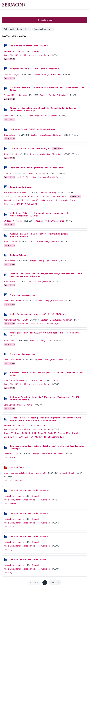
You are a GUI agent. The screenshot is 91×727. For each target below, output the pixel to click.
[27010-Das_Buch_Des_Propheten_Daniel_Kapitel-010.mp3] (6, 513)
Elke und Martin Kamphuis (15, 95)
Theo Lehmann (10, 135)
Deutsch (35, 51)
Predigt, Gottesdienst (51, 74)
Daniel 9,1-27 (9, 549)
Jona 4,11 (29, 437)
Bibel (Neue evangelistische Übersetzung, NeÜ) (25, 473)
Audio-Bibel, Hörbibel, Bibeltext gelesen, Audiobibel (27, 55)
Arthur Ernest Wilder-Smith (16, 320)
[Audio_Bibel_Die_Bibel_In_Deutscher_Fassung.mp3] (6, 419)
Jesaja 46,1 (34, 200)
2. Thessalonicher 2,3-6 (64, 200)
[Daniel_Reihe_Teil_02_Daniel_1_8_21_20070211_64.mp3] (6, 214)
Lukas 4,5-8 (46, 200)
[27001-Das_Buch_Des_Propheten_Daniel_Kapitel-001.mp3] (6, 46)
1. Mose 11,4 (35, 177)
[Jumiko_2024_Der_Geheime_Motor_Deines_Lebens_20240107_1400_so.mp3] (6, 447)
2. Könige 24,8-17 (53, 323)
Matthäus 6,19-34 (50, 177)
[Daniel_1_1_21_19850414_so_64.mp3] (6, 334)
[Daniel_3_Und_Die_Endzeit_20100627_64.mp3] (6, 187)
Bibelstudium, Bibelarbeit (46, 116)
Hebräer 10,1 (62, 196)
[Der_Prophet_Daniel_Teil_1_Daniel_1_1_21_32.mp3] (6, 398)
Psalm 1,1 (52, 433)
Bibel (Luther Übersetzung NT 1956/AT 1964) (24, 380)
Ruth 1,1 (32, 433)
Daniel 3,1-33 (10, 196)
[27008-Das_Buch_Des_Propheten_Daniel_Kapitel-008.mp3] (6, 559)
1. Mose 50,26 (21, 433)
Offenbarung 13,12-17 (13, 204)
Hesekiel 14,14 (23, 323)
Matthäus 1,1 (40, 437)
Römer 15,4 (33, 196)
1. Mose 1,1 (8, 433)
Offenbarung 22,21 (56, 437)
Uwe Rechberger (11, 74)
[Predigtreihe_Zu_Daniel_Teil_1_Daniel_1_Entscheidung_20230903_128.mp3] (6, 69)
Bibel (71, 473)
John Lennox (9, 173)
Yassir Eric (8, 116)
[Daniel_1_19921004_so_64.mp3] (6, 295)
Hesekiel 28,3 (37, 323)
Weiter (53, 583)
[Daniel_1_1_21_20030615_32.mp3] (6, 255)
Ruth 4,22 (42, 433)
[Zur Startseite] (13, 4)
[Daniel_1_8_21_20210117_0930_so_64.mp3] (6, 109)
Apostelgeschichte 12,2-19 (16, 200)
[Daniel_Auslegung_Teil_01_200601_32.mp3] (6, 235)
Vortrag (42, 173)
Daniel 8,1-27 (9, 572)
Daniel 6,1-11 (9, 457)
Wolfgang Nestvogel (13, 221)
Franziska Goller (11, 454)
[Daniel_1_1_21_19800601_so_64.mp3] (6, 354)
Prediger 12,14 (64, 433)
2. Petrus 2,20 (31, 204)
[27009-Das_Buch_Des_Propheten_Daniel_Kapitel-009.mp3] (6, 536)
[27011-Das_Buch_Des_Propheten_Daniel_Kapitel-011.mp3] (6, 490)
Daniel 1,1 (76, 433)
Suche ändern (47, 20)
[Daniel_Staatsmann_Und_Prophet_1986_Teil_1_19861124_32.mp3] (6, 314)
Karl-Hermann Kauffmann (15, 192)
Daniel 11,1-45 (10, 503)
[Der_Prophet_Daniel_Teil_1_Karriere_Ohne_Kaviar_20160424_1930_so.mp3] (6, 129)
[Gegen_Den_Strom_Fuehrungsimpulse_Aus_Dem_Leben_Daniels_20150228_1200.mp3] (6, 168)
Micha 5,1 (22, 196)
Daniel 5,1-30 (22, 177)
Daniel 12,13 (9, 437)
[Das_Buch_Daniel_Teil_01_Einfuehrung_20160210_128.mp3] (6, 148)
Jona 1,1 (19, 437)
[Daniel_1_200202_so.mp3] (6, 275)
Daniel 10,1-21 (10, 526)
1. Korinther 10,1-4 (47, 196)
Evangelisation (44, 281)
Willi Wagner (9, 261)
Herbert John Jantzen (14, 51)
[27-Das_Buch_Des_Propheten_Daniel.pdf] (6, 467)
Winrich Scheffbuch (12, 300)
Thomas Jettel (10, 154)
